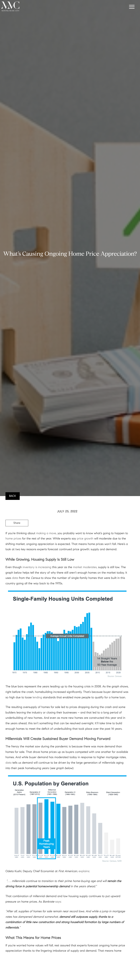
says (58, 901)
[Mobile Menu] (131, 7)
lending (37, 697)
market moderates (85, 567)
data (15, 578)
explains (84, 871)
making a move (46, 533)
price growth (85, 538)
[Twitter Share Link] (16, 533)
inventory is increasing (37, 567)
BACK (12, 496)
